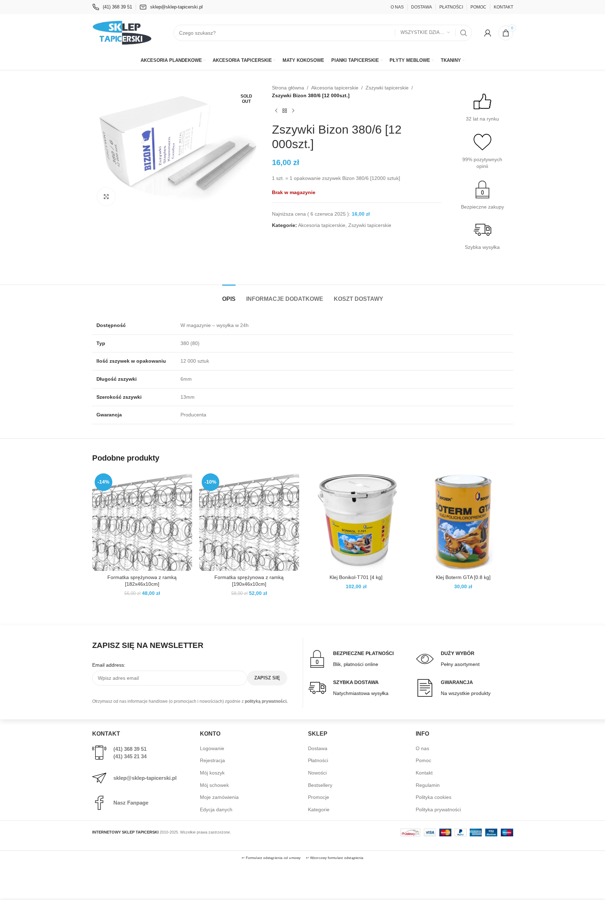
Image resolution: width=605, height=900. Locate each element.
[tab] (229, 295)
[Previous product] (276, 111)
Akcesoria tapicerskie (334, 87)
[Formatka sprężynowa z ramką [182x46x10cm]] (142, 521)
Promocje (318, 797)
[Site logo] (122, 32)
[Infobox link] (112, 7)
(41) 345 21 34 (130, 756)
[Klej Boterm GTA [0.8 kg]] (463, 521)
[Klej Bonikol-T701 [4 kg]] (356, 521)
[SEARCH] (464, 33)
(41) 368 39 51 (130, 749)
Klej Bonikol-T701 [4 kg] (356, 577)
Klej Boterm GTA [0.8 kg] (463, 577)
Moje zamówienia (219, 797)
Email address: (108, 665)
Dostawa (317, 748)
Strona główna (288, 87)
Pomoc (423, 760)
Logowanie (212, 748)
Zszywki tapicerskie (387, 87)
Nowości (317, 773)
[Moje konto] (488, 33)
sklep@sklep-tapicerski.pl (145, 778)
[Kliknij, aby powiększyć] (106, 196)
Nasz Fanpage (130, 803)
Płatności (318, 760)
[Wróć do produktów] (284, 111)
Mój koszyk (212, 773)
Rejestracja (212, 760)
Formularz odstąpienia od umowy (273, 858)
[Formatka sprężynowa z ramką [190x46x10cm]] (249, 521)
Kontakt (424, 773)
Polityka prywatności (438, 809)
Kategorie (319, 809)
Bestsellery (320, 785)
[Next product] (293, 111)
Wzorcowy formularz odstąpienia (336, 858)
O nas (422, 748)
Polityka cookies (433, 797)
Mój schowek (214, 785)
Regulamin (428, 785)
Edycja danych (216, 809)
